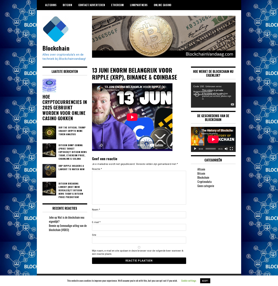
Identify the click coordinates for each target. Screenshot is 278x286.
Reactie (97, 169)
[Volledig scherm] (231, 148)
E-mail (96, 222)
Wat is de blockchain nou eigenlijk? (66, 219)
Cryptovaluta (204, 181)
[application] (213, 95)
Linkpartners (139, 5)
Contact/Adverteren (91, 5)
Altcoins (50, 5)
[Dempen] (226, 148)
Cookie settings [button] (188, 280)
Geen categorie (205, 186)
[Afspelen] (195, 148)
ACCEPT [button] (205, 280)
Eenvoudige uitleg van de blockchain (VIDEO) (68, 227)
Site (94, 235)
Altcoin (201, 169)
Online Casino (162, 5)
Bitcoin (67, 5)
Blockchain (55, 48)
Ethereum (117, 5)
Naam (96, 209)
